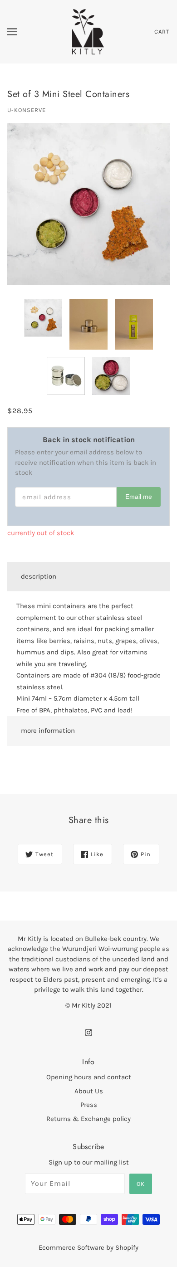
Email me (138, 496)
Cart (162, 31)
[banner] (88, 31)
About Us (88, 1091)
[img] (88, 1032)
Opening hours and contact (88, 1077)
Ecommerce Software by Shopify (88, 1247)
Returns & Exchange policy (88, 1119)
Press (88, 1105)
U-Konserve (26, 110)
